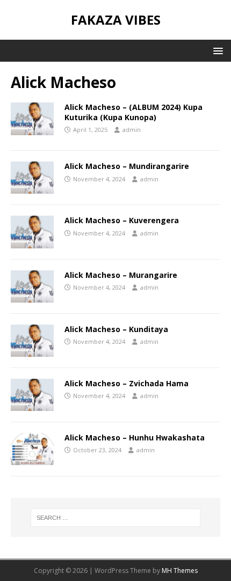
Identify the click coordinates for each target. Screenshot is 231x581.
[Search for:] (115, 518)
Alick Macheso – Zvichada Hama (126, 383)
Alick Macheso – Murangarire (120, 275)
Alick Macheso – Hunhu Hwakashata (134, 437)
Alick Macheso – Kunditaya (116, 329)
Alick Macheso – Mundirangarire (126, 166)
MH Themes (180, 570)
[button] (216, 50)
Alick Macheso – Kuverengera (121, 220)
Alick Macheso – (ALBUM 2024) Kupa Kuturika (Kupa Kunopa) (133, 112)
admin (131, 130)
